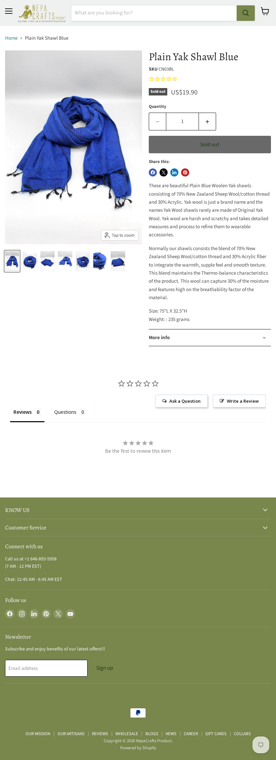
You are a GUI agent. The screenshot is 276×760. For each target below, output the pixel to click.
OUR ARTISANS (71, 734)
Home (11, 38)
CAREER (191, 734)
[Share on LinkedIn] (174, 172)
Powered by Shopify (138, 748)
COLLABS (242, 734)
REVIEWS (100, 734)
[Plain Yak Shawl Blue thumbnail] (12, 261)
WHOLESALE (126, 734)
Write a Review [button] (243, 401)
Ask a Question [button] (185, 401)
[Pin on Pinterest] (185, 172)
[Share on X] (164, 172)
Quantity (157, 106)
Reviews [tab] (22, 412)
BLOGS (151, 734)
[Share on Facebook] (153, 172)
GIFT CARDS (216, 734)
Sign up (104, 668)
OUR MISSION (38, 734)
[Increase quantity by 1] (207, 121)
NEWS (171, 734)
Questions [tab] (65, 412)
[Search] (246, 13)
